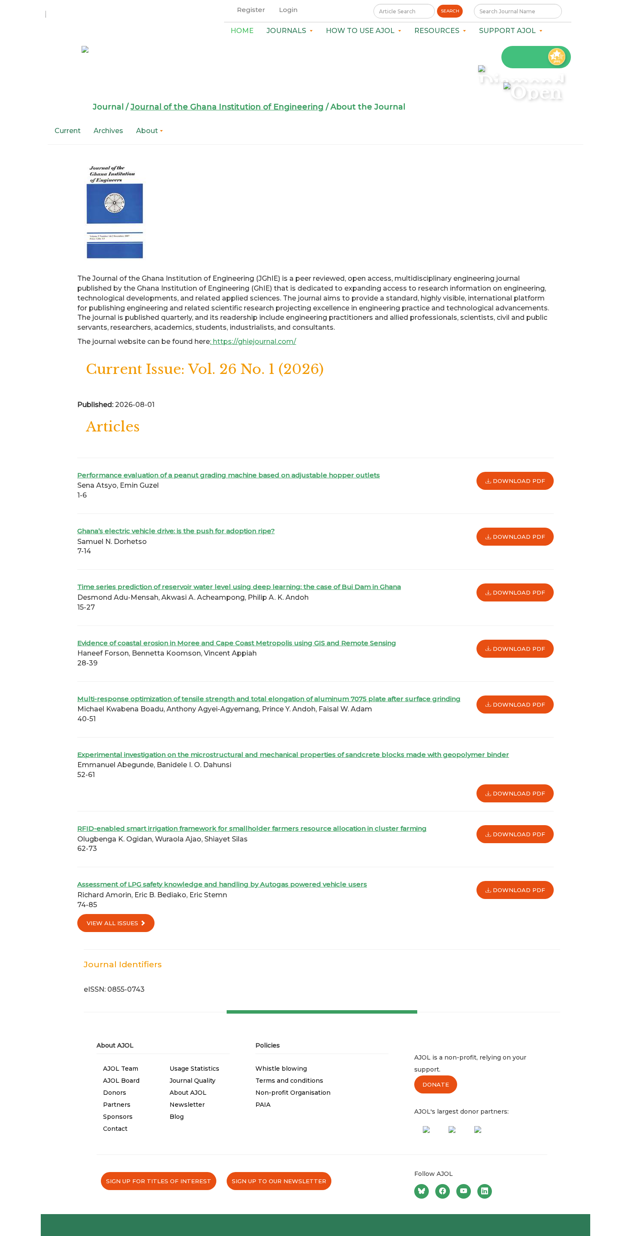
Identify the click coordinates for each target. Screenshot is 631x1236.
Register (251, 10)
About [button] (148, 131)
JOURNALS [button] (288, 31)
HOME (242, 31)
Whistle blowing (281, 1068)
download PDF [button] (518, 480)
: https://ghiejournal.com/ (253, 341)
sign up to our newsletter (279, 1181)
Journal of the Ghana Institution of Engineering (227, 107)
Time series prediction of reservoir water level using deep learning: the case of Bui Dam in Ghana (239, 587)
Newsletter (187, 1104)
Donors (114, 1092)
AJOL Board (121, 1080)
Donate (435, 1084)
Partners (116, 1104)
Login (288, 10)
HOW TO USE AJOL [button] (362, 31)
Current (68, 131)
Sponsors (118, 1117)
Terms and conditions (289, 1080)
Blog (177, 1117)
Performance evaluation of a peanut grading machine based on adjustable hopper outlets (228, 475)
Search (450, 11)
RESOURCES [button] (438, 31)
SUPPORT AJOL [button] (509, 31)
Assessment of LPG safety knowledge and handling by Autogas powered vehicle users (222, 884)
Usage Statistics (194, 1068)
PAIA (262, 1104)
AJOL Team (120, 1068)
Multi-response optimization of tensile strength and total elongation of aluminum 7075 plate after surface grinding (269, 699)
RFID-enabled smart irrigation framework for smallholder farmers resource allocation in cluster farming (252, 828)
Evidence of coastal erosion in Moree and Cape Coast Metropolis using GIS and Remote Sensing (236, 643)
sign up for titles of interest (158, 1181)
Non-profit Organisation (293, 1092)
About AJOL (188, 1092)
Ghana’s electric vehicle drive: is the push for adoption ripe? (176, 531)
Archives (108, 131)
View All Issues (113, 923)
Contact (115, 1129)
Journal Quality (192, 1080)
